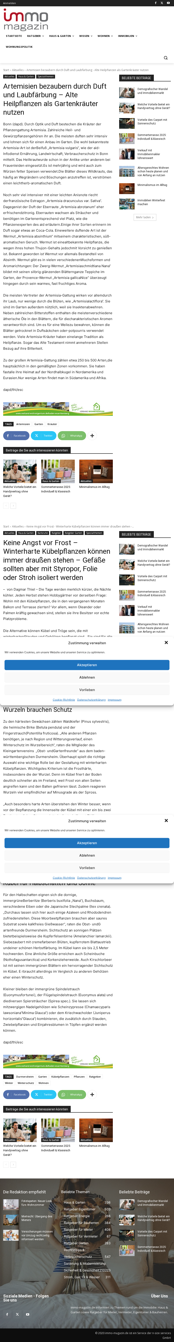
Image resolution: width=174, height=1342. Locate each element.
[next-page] (13, 506)
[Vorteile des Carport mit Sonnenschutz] (127, 123)
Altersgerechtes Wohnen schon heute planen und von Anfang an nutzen (153, 171)
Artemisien (23, 424)
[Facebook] (155, 3)
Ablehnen (87, 677)
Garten (38, 424)
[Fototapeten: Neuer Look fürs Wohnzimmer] (11, 1204)
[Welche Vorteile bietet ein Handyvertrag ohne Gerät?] (20, 471)
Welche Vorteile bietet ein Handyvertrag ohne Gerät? (19, 491)
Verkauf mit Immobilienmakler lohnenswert (149, 154)
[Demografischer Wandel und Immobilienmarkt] (127, 92)
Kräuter (52, 424)
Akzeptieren (87, 665)
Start (6, 70)
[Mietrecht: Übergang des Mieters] (11, 1220)
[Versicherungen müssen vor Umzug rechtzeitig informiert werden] (11, 1235)
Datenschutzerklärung (91, 699)
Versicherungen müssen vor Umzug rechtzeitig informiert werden (37, 1235)
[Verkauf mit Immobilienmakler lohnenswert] (127, 154)
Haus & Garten (26, 76)
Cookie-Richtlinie (64, 699)
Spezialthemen (46, 76)
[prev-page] (6, 506)
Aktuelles (18, 70)
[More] (92, 435)
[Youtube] (168, 3)
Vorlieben (87, 690)
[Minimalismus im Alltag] (96, 471)
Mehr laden (143, 217)
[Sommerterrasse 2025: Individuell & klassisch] (58, 471)
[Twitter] (161, 3)
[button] (166, 643)
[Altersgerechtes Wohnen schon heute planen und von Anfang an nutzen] (127, 171)
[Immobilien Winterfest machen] (127, 204)
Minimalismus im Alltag (95, 487)
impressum (114, 699)
